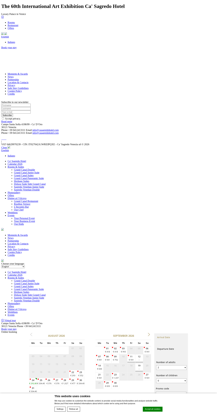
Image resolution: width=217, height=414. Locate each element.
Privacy (11, 85)
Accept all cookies (152, 409)
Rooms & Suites (16, 167)
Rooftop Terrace (22, 204)
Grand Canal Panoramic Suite (29, 178)
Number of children (166, 375)
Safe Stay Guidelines (18, 88)
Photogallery (14, 192)
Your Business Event (24, 221)
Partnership (13, 79)
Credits (11, 94)
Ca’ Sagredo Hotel (17, 272)
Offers (11, 28)
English (5, 36)
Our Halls (19, 224)
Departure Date (165, 348)
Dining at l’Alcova (17, 198)
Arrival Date (163, 337)
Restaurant (13, 25)
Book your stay (9, 47)
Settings (60, 409)
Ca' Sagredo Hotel (17, 161)
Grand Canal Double (24, 169)
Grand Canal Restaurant (26, 201)
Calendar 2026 (15, 164)
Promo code (162, 388)
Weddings (13, 212)
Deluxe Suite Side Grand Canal (30, 184)
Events (11, 215)
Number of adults (165, 362)
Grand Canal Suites (24, 175)
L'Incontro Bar (21, 206)
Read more (6, 121)
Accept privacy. (13, 118)
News (11, 76)
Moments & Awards (18, 74)
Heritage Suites (21, 181)
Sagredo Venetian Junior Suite (29, 186)
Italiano (11, 42)
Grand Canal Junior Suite (26, 172)
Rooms (11, 22)
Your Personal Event (24, 218)
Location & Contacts (18, 82)
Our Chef (19, 209)
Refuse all (73, 409)
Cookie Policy (15, 91)
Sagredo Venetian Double (27, 189)
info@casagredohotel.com (45, 130)
